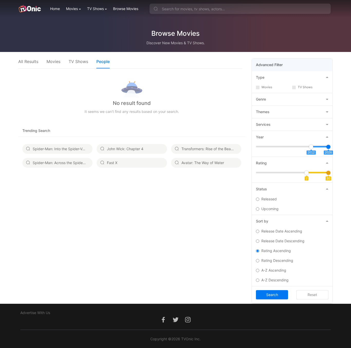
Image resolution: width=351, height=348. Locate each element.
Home (55, 8)
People (103, 61)
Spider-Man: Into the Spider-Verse (61, 149)
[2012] (311, 147)
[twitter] (175, 322)
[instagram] (188, 322)
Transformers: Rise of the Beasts (208, 149)
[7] (306, 173)
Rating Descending (277, 260)
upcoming (270, 209)
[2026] (328, 147)
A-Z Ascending (273, 270)
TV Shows (95, 8)
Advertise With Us (35, 312)
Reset (312, 294)
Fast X (112, 162)
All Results (28, 61)
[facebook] (163, 322)
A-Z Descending (275, 280)
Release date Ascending (281, 231)
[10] (328, 173)
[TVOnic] (29, 9)
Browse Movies (125, 8)
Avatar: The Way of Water (202, 162)
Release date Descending (282, 241)
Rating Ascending (276, 250)
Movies (72, 8)
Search (272, 294)
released (269, 199)
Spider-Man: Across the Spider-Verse (63, 162)
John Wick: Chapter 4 (125, 149)
